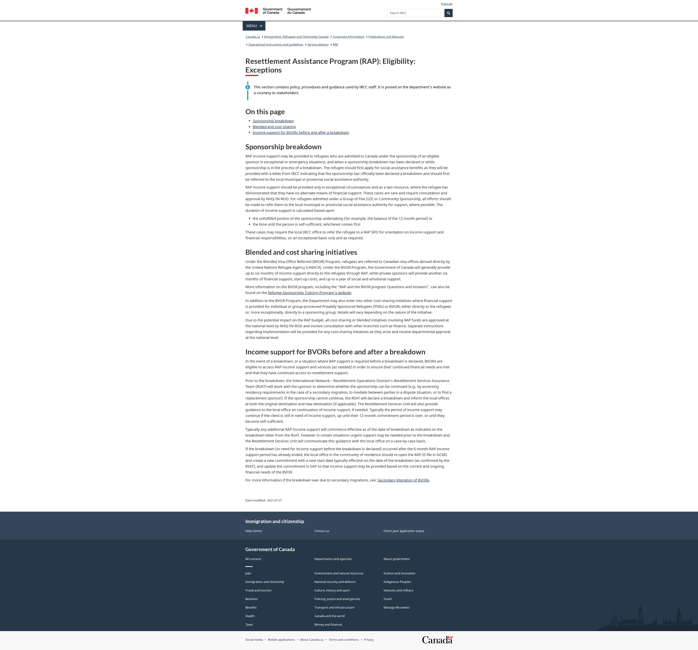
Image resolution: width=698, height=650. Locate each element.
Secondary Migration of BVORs (403, 480)
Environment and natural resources (339, 573)
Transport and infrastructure (334, 607)
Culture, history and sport (332, 590)
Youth (388, 599)
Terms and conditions (344, 640)
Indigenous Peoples (397, 582)
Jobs (248, 573)
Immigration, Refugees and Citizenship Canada (296, 37)
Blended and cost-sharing (274, 126)
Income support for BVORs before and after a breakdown (301, 132)
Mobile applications (281, 640)
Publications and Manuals (386, 37)
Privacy (369, 640)
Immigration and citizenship (264, 582)
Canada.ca (253, 37)
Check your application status (404, 531)
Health (249, 616)
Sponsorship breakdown (273, 120)
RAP (335, 45)
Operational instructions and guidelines (275, 45)
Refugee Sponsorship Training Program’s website (309, 292)
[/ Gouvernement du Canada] (278, 11)
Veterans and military (398, 590)
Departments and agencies (333, 559)
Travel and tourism (258, 590)
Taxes (249, 625)
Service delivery (318, 45)
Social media (254, 640)
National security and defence (335, 582)
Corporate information (348, 37)
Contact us (321, 531)
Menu (252, 25)
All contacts (253, 559)
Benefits (251, 607)
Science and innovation (399, 573)
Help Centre (253, 531)
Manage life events (397, 607)
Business (251, 599)
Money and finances (328, 625)
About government (397, 559)
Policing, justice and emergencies (337, 599)
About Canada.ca (311, 640)
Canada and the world (329, 616)
